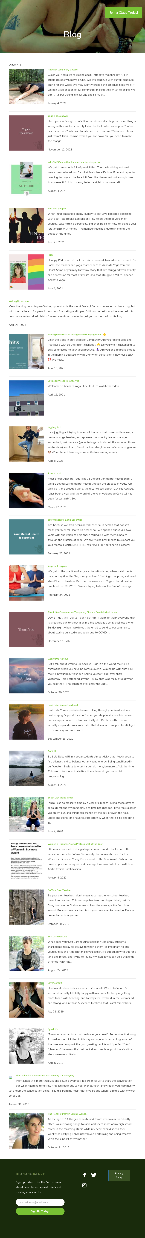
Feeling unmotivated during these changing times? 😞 (77, 334)
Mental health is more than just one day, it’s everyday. (45, 1075)
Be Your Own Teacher (59, 890)
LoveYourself (55, 983)
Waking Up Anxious (58, 658)
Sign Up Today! (40, 1211)
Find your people (57, 208)
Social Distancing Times (61, 797)
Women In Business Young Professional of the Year (75, 844)
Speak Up (53, 1029)
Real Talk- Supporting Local (63, 705)
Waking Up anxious (19, 301)
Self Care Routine (57, 936)
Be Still (52, 751)
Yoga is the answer (58, 116)
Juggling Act (54, 427)
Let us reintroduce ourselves (63, 381)
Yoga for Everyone (57, 566)
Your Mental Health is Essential (65, 519)
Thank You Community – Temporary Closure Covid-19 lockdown (82, 612)
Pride (51, 255)
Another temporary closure (63, 69)
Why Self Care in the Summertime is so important (75, 162)
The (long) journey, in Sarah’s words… (68, 1114)
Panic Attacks (55, 473)
